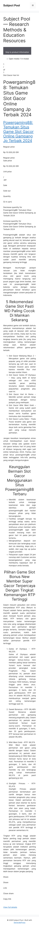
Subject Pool (11, 5)
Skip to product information (17, 52)
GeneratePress (19, 922)
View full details (10, 907)
